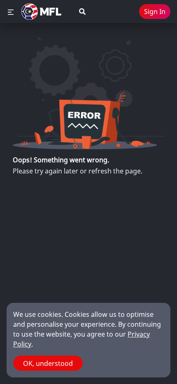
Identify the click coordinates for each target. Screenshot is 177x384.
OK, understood (48, 363)
